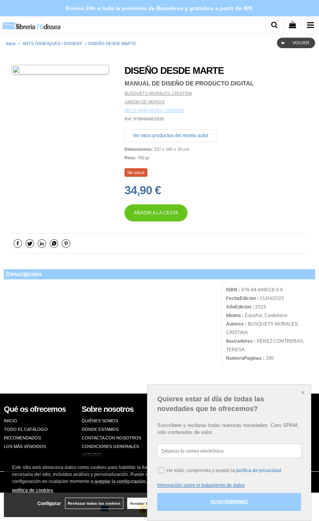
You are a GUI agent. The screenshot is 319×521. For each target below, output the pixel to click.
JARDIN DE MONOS (144, 101)
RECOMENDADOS (22, 438)
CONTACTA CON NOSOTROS (111, 438)
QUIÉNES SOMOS (100, 420)
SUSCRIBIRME (229, 502)
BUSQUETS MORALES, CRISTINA (158, 93)
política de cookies (32, 490)
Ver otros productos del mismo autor (171, 135)
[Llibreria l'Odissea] (31, 23)
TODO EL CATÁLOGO (26, 429)
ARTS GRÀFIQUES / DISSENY (154, 110)
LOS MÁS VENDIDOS (25, 446)
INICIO (10, 420)
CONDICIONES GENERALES (110, 446)
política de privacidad (258, 470)
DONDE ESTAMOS (100, 429)
